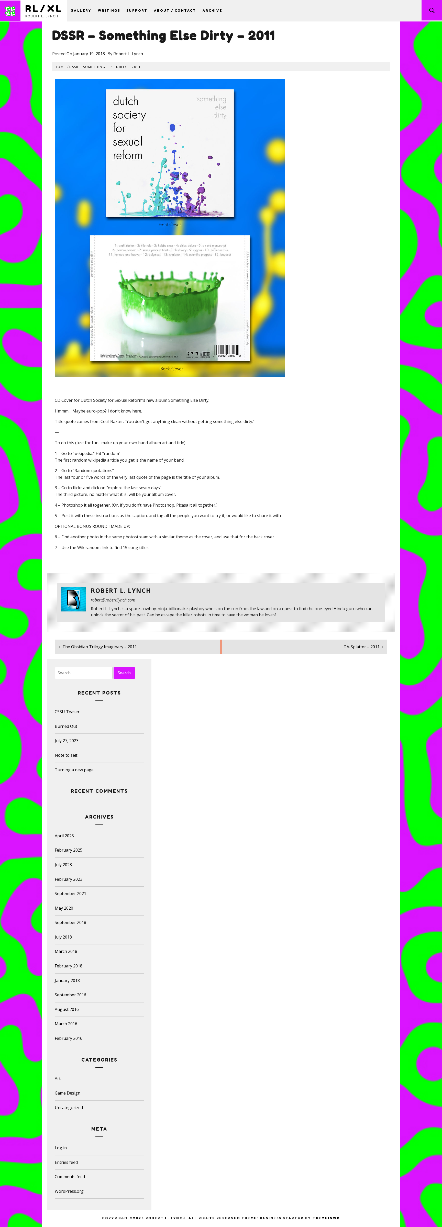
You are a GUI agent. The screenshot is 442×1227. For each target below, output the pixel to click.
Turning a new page (74, 770)
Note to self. (66, 755)
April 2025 (64, 836)
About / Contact (175, 11)
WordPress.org (69, 1191)
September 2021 (70, 893)
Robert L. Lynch (128, 54)
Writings (109, 11)
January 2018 (67, 980)
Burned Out (66, 726)
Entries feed (66, 1162)
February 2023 (68, 879)
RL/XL (44, 8)
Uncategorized (69, 1107)
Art (58, 1078)
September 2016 (70, 995)
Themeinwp (326, 1218)
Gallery (81, 11)
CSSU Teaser (67, 712)
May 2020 (64, 908)
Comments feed (70, 1176)
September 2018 (70, 922)
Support (137, 11)
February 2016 (68, 1038)
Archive (212, 11)
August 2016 (67, 1009)
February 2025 (68, 850)
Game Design (67, 1093)
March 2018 (66, 951)
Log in (61, 1148)
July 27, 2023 (67, 740)
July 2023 (63, 864)
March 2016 (66, 1024)
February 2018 (68, 966)
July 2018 (63, 937)
